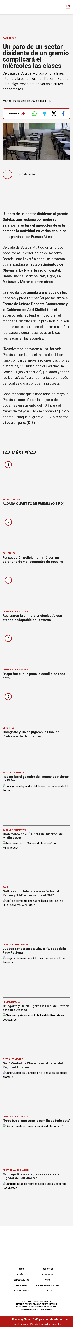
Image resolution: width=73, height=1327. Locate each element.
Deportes (8, 728)
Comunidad (9, 38)
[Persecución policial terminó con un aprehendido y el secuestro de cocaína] (36, 532)
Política (21, 1274)
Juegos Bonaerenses (16, 945)
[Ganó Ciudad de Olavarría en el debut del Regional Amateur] (36, 1090)
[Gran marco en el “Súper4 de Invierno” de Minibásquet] (36, 860)
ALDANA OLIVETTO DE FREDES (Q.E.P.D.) (34, 504)
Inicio (21, 1269)
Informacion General (16, 611)
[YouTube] (42, 1255)
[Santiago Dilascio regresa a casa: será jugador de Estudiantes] (36, 1201)
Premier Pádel (11, 1002)
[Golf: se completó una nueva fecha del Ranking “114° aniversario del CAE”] (36, 918)
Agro (47, 1280)
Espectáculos (21, 1280)
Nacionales (21, 1285)
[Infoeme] (17, 7)
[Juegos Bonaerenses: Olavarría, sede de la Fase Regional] (36, 975)
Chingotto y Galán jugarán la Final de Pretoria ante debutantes (31, 734)
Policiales (9, 553)
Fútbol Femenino (13, 1059)
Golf (5, 887)
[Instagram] (30, 1255)
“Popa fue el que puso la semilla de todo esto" (36, 1120)
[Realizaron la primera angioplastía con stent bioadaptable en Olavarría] (36, 590)
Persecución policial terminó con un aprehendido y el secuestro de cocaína (33, 560)
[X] (54, 1255)
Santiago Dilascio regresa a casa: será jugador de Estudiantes (31, 1176)
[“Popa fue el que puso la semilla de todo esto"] (36, 648)
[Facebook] (19, 1255)
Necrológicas (11, 499)
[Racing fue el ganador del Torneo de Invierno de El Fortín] (36, 803)
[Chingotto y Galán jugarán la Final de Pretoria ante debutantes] (36, 706)
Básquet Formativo (14, 773)
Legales (48, 1291)
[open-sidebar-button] (68, 7)
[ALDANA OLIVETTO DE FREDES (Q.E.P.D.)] (36, 478)
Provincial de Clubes (16, 1170)
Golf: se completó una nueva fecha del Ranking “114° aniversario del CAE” (31, 893)
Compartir (13, 113)
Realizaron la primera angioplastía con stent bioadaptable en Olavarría (32, 618)
